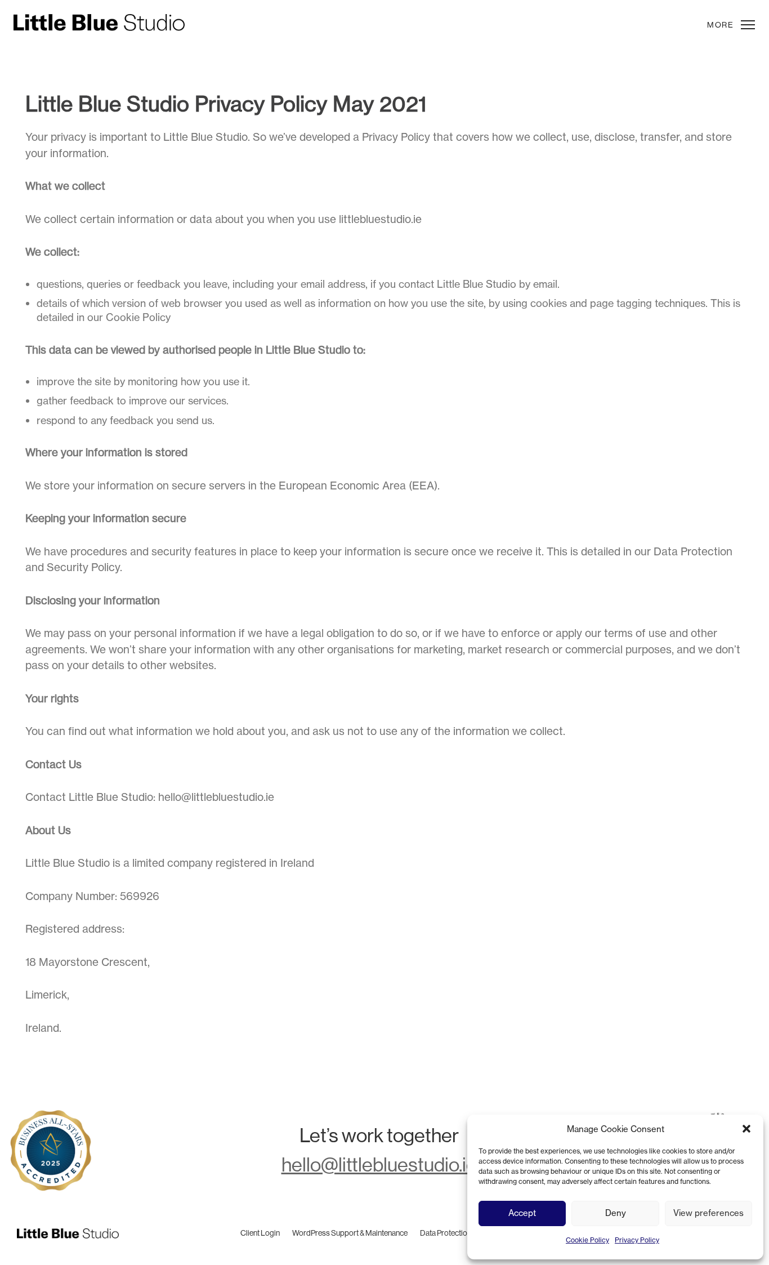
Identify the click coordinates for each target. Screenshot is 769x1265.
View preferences (708, 1213)
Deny (615, 1213)
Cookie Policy (587, 1240)
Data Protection (445, 1232)
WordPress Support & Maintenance (350, 1232)
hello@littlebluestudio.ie (216, 797)
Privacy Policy (637, 1240)
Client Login (260, 1232)
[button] (746, 1128)
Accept (522, 1213)
